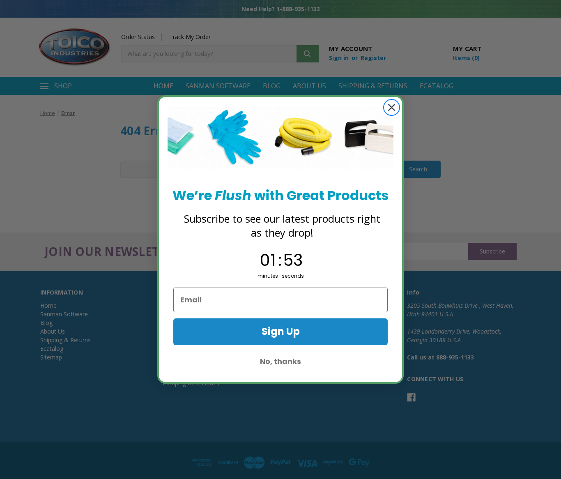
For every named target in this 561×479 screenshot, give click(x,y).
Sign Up (281, 331)
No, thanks (280, 361)
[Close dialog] (391, 107)
